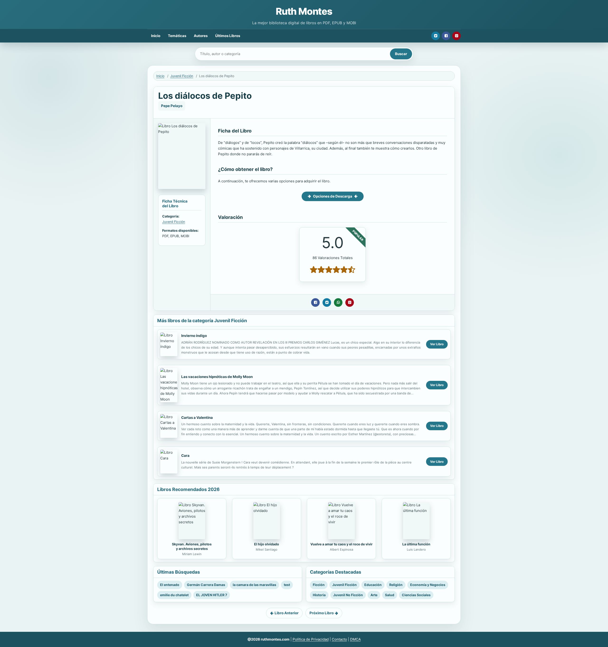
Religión (396, 585)
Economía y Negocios (427, 585)
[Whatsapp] (338, 302)
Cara (185, 455)
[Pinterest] (456, 36)
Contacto (339, 639)
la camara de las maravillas (254, 585)
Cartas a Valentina (197, 417)
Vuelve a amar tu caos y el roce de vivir (341, 544)
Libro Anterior (287, 613)
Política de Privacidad (311, 639)
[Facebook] (446, 36)
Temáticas (177, 35)
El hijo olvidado (266, 544)
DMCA (355, 639)
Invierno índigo (194, 335)
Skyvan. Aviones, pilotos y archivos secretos (192, 546)
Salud (389, 595)
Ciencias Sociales (416, 595)
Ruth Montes (304, 11)
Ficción (319, 585)
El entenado (169, 585)
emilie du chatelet (174, 595)
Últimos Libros (227, 35)
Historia (319, 595)
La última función (416, 544)
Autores (201, 35)
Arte (373, 595)
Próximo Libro (321, 613)
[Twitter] (435, 36)
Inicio (155, 35)
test (287, 585)
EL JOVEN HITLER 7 (211, 595)
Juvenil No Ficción (348, 595)
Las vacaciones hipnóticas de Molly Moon (217, 376)
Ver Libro (437, 344)
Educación (373, 585)
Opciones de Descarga (332, 196)
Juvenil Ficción (181, 76)
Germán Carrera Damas (206, 585)
